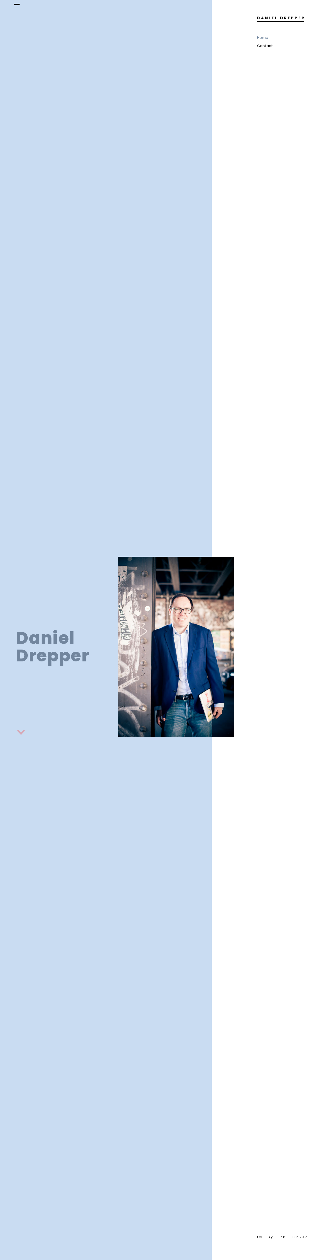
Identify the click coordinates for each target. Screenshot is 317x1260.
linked (300, 1237)
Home (262, 37)
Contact (265, 45)
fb (283, 1237)
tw (260, 1237)
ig (272, 1237)
